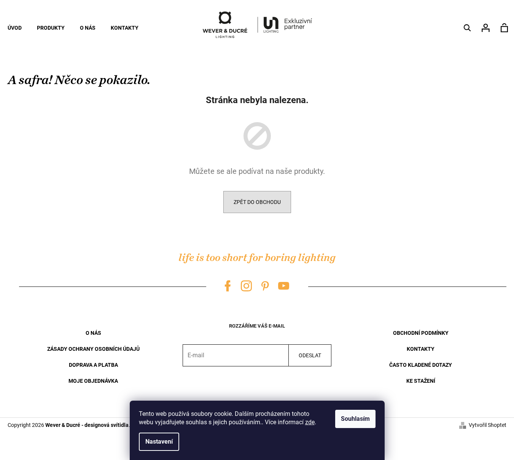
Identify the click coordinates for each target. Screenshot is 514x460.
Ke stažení (420, 381)
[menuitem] (14, 28)
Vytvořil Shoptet (487, 425)
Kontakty (420, 349)
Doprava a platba (93, 365)
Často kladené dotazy (420, 365)
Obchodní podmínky (421, 333)
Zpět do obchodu (257, 202)
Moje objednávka (93, 381)
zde (310, 422)
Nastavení (159, 441)
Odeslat (310, 355)
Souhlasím (355, 418)
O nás (93, 333)
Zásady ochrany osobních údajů (93, 349)
